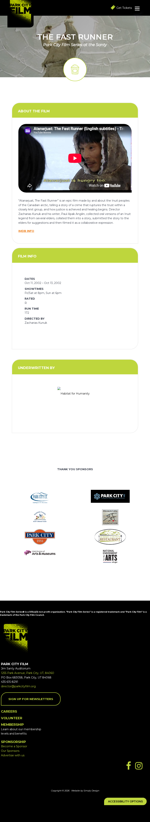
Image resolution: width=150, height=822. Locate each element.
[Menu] (137, 8)
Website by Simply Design (85, 790)
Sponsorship (13, 742)
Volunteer (11, 718)
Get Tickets (124, 8)
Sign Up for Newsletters (30, 699)
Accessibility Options (125, 801)
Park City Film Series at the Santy (75, 44)
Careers (9, 711)
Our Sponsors (10, 751)
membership (12, 725)
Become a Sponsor (14, 746)
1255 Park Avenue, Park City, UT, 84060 (27, 673)
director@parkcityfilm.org (18, 686)
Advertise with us (12, 755)
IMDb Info (26, 231)
